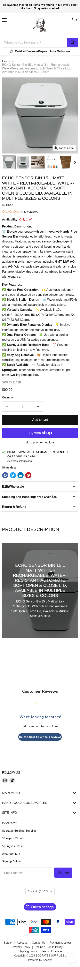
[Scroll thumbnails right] (74, 162)
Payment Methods (61, 942)
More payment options (40, 442)
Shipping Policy (27, 951)
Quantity (7, 397)
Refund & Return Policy (49, 947)
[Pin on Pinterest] (28, 475)
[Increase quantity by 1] (38, 406)
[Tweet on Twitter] (13, 475)
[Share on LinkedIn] (20, 475)
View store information (19, 461)
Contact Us (38, 942)
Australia (38, 891)
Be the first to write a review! (40, 737)
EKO (9, 205)
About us (22, 942)
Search (8, 942)
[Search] (72, 42)
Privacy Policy (21, 947)
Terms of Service (51, 951)
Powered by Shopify (40, 959)
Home (6, 61)
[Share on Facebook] (5, 475)
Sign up (63, 872)
